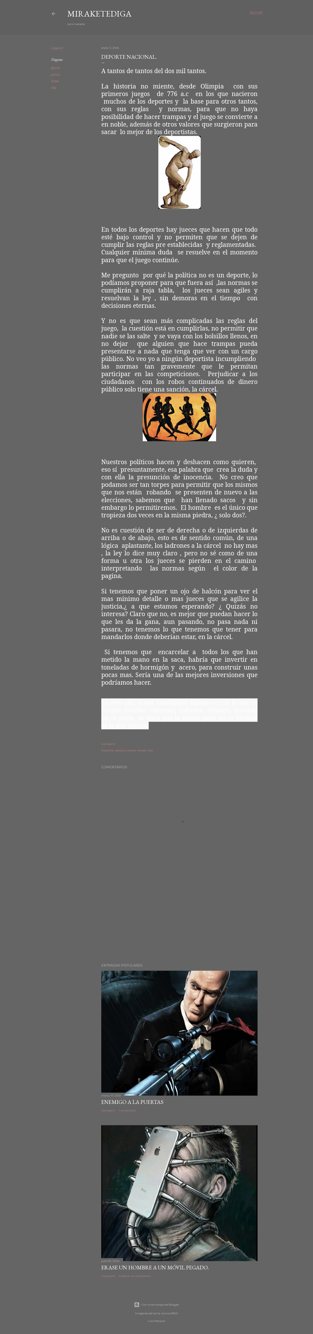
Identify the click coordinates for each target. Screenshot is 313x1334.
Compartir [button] (57, 48)
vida (53, 88)
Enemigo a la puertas (132, 1101)
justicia (55, 74)
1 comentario (127, 1110)
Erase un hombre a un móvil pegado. (155, 1267)
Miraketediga (99, 13)
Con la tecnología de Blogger (160, 1304)
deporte (55, 68)
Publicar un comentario (135, 1276)
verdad (55, 81)
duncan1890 (170, 1313)
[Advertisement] (179, 920)
